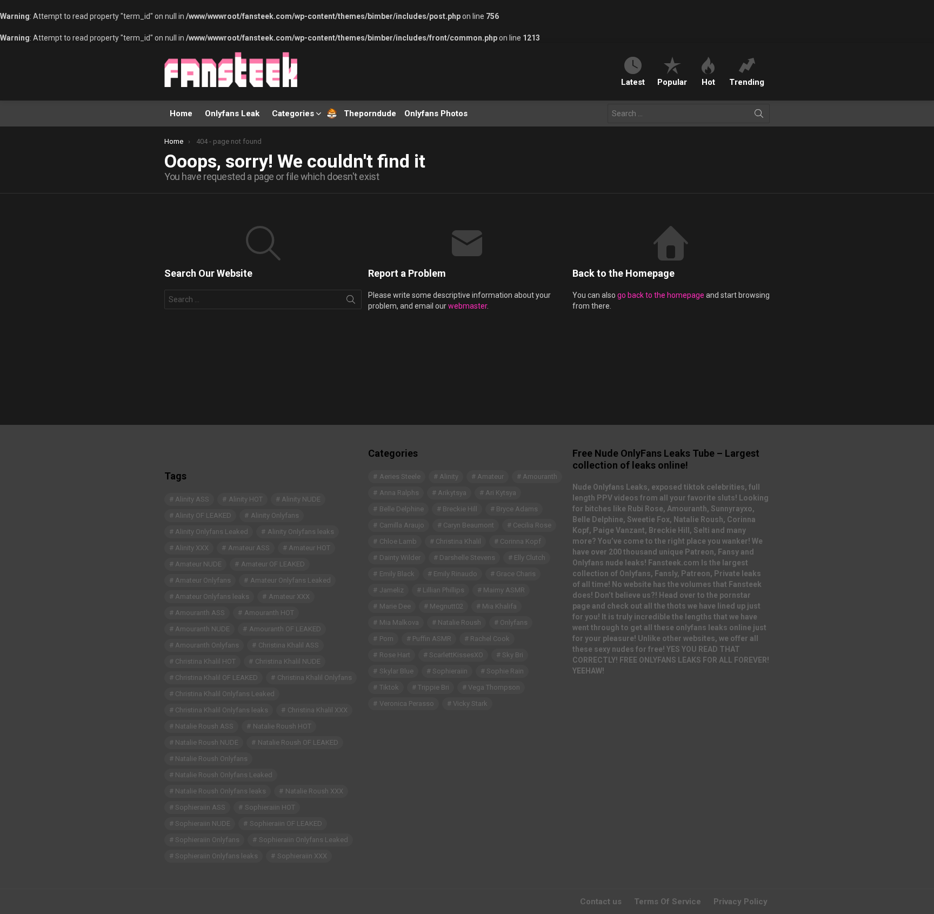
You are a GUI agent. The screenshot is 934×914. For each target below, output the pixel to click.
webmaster (467, 306)
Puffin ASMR (431, 639)
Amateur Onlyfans (203, 580)
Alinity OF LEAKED (203, 515)
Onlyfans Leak (232, 113)
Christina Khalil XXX (318, 710)
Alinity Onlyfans (275, 515)
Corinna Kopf (520, 541)
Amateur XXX (289, 596)
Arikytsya (452, 493)
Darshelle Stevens (467, 557)
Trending (746, 81)
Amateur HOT (309, 548)
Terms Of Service (667, 901)
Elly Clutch (529, 557)
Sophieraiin (450, 671)
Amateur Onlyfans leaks (212, 596)
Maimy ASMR (504, 590)
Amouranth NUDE (202, 629)
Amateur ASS (249, 548)
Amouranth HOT (269, 613)
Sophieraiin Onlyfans (207, 840)
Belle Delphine (401, 509)
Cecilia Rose (532, 525)
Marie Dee (395, 606)
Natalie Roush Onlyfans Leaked (223, 775)
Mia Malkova (399, 622)
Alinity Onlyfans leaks (301, 532)
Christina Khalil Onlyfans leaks (221, 710)
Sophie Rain (505, 671)
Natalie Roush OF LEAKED (298, 742)
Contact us (601, 901)
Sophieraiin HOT (270, 807)
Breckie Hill (460, 509)
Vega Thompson (494, 687)
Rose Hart (394, 655)
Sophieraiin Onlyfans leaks (216, 856)
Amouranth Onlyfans (207, 645)
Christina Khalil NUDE (288, 661)
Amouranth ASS (200, 613)
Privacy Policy (740, 901)
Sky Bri (512, 655)
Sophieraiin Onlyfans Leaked (303, 840)
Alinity (448, 476)
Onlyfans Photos (436, 113)
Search (759, 116)
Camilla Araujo (401, 525)
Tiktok (389, 687)
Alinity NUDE (301, 499)
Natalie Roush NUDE (206, 742)
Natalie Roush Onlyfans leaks (220, 791)
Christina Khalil (458, 541)
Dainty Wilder (400, 557)
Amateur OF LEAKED (273, 564)
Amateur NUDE (198, 564)
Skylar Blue (396, 671)
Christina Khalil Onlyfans (314, 677)
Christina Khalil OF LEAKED (216, 677)
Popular (672, 81)
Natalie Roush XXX (314, 791)
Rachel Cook (490, 639)
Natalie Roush (459, 622)
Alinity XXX (192, 548)
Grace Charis (516, 574)
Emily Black (397, 574)
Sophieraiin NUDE (202, 823)
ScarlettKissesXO (456, 655)
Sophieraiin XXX (302, 856)
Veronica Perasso (406, 703)
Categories (293, 113)
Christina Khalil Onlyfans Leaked (225, 694)
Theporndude (363, 113)
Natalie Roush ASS (204, 726)
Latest (633, 81)
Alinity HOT (246, 499)
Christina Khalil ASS (288, 645)
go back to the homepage (660, 295)
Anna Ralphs (399, 493)
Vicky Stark (470, 703)
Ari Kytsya (500, 493)
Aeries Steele (400, 476)
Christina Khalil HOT (205, 661)
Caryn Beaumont (468, 525)
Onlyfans (514, 622)
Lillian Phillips (443, 590)
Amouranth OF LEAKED (285, 629)
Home (181, 113)
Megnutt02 (446, 606)
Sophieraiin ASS (200, 807)
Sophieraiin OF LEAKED (286, 823)
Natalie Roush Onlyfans (211, 759)
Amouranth (540, 476)
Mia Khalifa (499, 606)
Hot (708, 81)
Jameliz (391, 590)
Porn (386, 639)
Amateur (490, 476)
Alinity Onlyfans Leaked (211, 532)
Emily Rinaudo (455, 574)
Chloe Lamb (398, 541)
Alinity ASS (192, 499)
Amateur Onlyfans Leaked (290, 580)
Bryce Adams (517, 509)
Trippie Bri (433, 687)
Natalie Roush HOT (282, 726)
